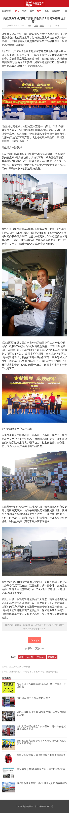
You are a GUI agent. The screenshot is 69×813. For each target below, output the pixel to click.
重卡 (32, 10)
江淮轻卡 (52, 657)
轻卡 (39, 10)
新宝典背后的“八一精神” (20, 666)
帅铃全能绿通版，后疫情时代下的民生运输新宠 (41, 754)
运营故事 (56, 10)
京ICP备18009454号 (43, 806)
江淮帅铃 (41, 657)
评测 (24, 10)
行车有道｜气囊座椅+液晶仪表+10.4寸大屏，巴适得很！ (41, 685)
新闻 (17, 10)
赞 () (36, 640)
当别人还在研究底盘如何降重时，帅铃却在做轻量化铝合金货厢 (41, 728)
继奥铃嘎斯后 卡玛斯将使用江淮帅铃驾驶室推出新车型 (42, 713)
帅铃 (21, 657)
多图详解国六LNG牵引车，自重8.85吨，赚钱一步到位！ (34, 671)
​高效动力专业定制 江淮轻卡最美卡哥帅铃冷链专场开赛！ (34, 19)
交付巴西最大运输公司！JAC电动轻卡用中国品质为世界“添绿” (41, 742)
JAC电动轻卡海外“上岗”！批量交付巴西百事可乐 (42, 783)
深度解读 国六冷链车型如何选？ (33, 698)
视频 (47, 10)
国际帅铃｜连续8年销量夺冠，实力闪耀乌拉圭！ (42, 769)
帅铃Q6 (30, 657)
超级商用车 (34, 4)
